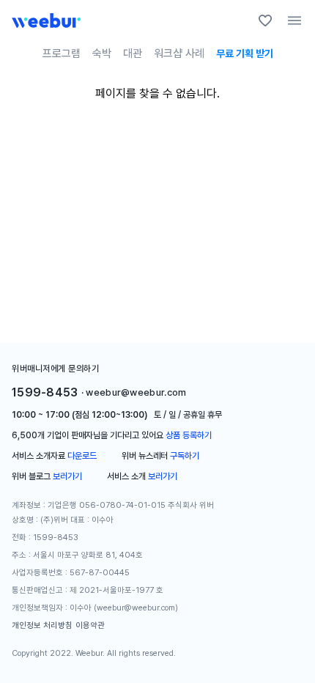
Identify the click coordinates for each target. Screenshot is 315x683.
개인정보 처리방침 (42, 625)
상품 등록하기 (189, 435)
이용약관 (90, 625)
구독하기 (184, 456)
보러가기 (67, 476)
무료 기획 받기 (244, 53)
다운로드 (82, 456)
